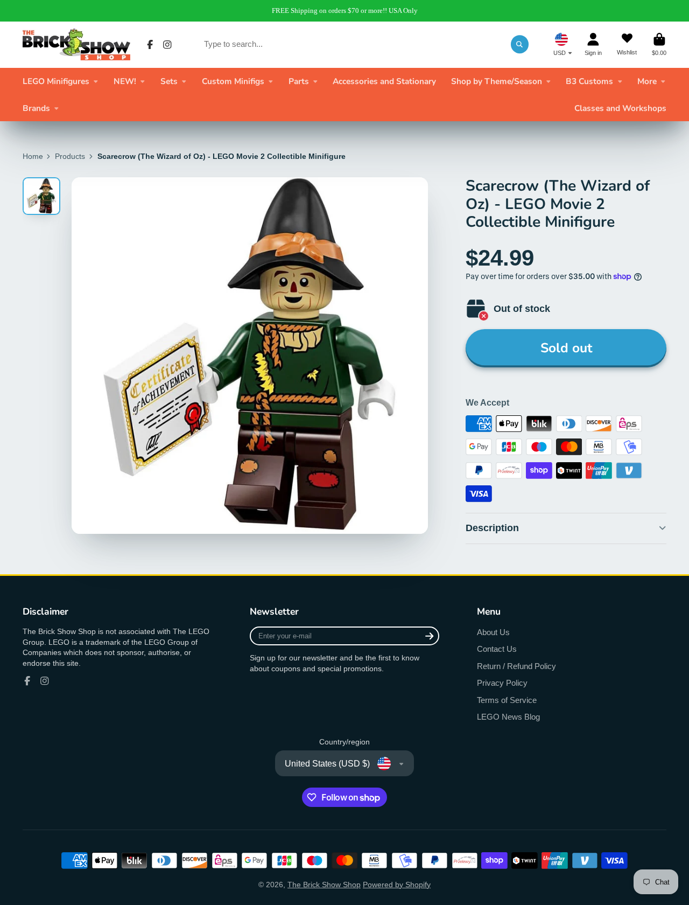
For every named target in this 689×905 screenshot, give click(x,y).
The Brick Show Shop (324, 884)
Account (593, 44)
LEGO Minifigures (56, 81)
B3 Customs (589, 81)
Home (33, 156)
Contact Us (497, 648)
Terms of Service (507, 700)
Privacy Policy (502, 682)
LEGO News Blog (508, 716)
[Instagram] (167, 45)
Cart (659, 44)
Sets (169, 81)
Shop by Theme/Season (496, 81)
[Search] (520, 44)
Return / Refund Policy (516, 666)
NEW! (125, 81)
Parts (299, 81)
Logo (76, 44)
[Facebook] (150, 45)
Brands (36, 108)
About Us (493, 632)
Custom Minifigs (233, 81)
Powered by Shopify (397, 884)
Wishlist (627, 44)
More (647, 81)
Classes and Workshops (620, 108)
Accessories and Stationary (384, 81)
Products (70, 156)
